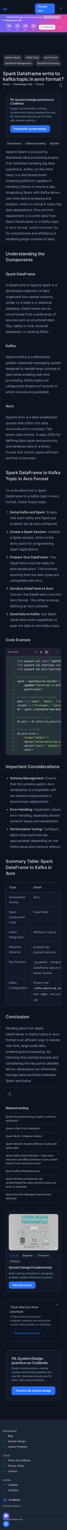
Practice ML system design (30, 128)
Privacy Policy (16, 1465)
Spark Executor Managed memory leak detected (28, 1196)
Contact (12, 1471)
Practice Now (42, 8)
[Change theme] (41, 652)
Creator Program (17, 1446)
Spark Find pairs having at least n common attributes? (31, 1118)
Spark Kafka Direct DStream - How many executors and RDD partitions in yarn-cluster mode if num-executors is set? (32, 1159)
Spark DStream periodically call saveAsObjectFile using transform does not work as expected (31, 1182)
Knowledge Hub (22, 84)
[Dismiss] (57, 1304)
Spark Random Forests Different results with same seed (31, 1145)
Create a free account (27, 1333)
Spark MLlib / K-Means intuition (24, 1136)
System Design (17, 1441)
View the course (22, 1285)
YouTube (13, 1490)
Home (6, 84)
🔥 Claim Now (47, 27)
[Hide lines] (46, 652)
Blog (10, 1435)
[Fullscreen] (57, 652)
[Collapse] (51, 652)
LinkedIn (13, 1484)
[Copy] (35, 652)
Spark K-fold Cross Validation (22, 1128)
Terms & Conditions (19, 1460)
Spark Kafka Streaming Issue (23, 1170)
